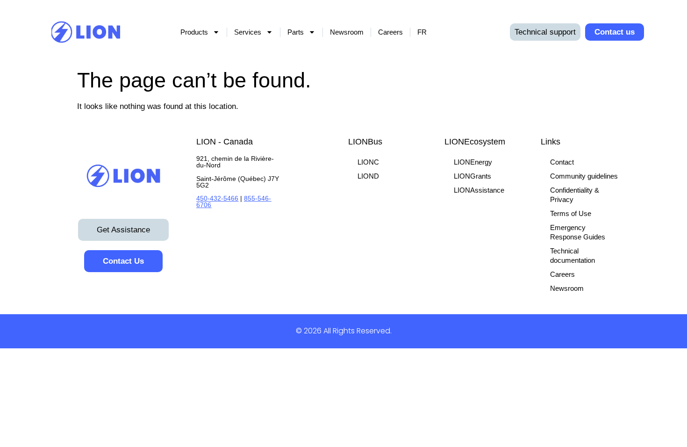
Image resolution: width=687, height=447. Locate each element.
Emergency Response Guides (577, 232)
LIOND (368, 176)
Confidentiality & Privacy (574, 194)
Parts (295, 32)
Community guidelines (584, 176)
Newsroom (347, 32)
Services (247, 32)
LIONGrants (472, 176)
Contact (562, 162)
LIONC (368, 162)
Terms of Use (570, 213)
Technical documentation (572, 255)
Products (194, 32)
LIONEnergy (473, 162)
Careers (390, 32)
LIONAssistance (479, 190)
